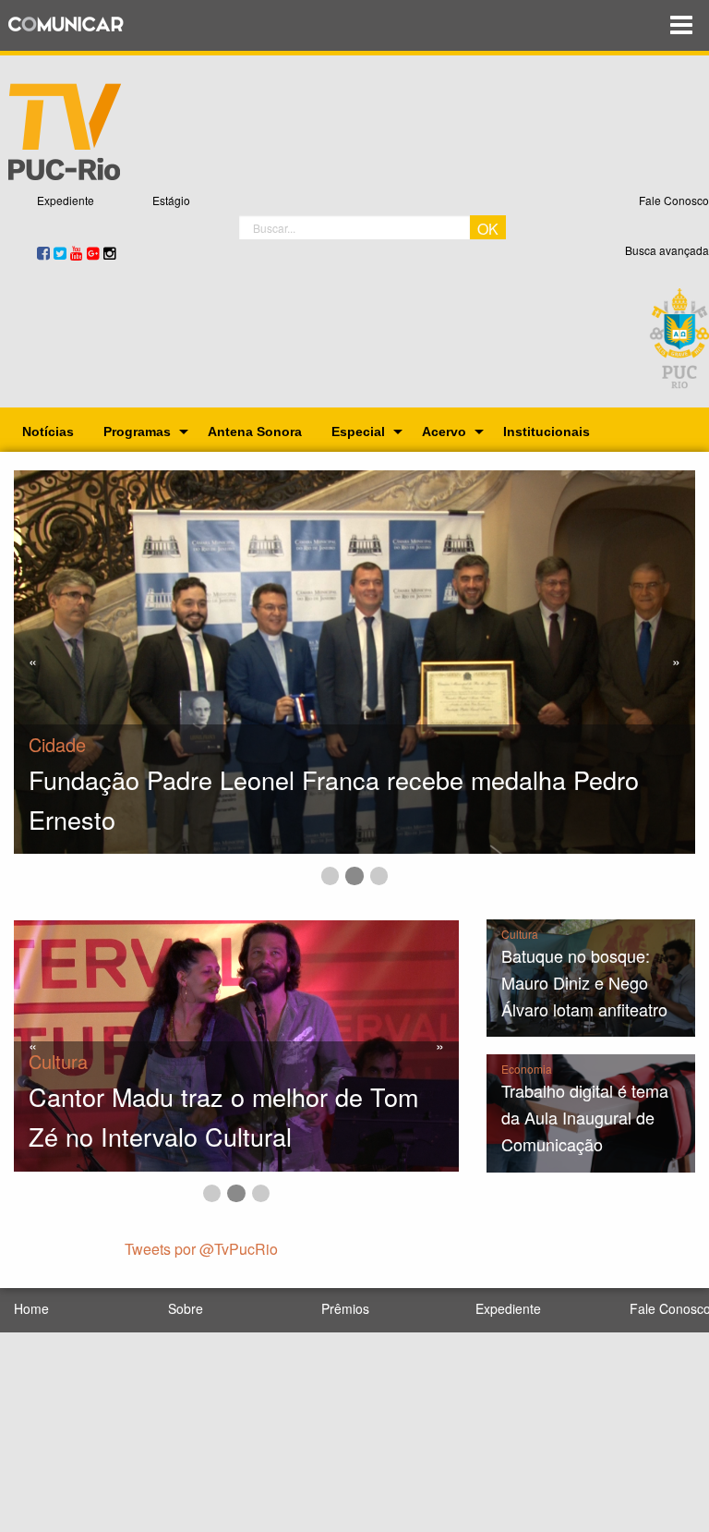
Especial (358, 431)
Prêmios (345, 1308)
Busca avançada (667, 250)
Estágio (171, 200)
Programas (137, 431)
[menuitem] (48, 431)
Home (31, 1308)
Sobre (185, 1308)
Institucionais (546, 431)
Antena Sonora (255, 431)
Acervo (444, 431)
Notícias (48, 431)
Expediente (65, 200)
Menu (681, 25)
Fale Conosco (674, 200)
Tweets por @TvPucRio (201, 1248)
